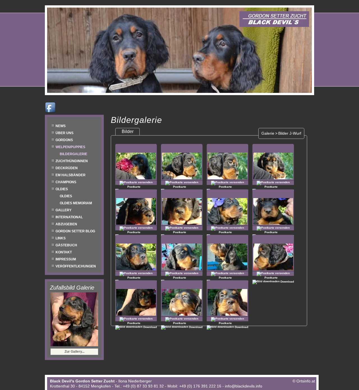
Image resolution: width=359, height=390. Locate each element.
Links (61, 238)
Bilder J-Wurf (289, 133)
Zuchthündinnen (72, 161)
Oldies (62, 189)
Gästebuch (66, 245)
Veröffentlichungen (76, 266)
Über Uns (64, 133)
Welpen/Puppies (70, 147)
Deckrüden (67, 168)
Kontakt (64, 252)
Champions (66, 182)
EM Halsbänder (71, 175)
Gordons (64, 140)
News (61, 126)
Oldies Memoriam (76, 203)
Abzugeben (66, 224)
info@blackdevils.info (243, 386)
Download (287, 281)
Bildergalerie (73, 154)
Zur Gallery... (74, 352)
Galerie (267, 133)
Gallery (64, 210)
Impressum (66, 259)
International (69, 217)
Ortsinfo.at (305, 381)
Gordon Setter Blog (75, 231)
